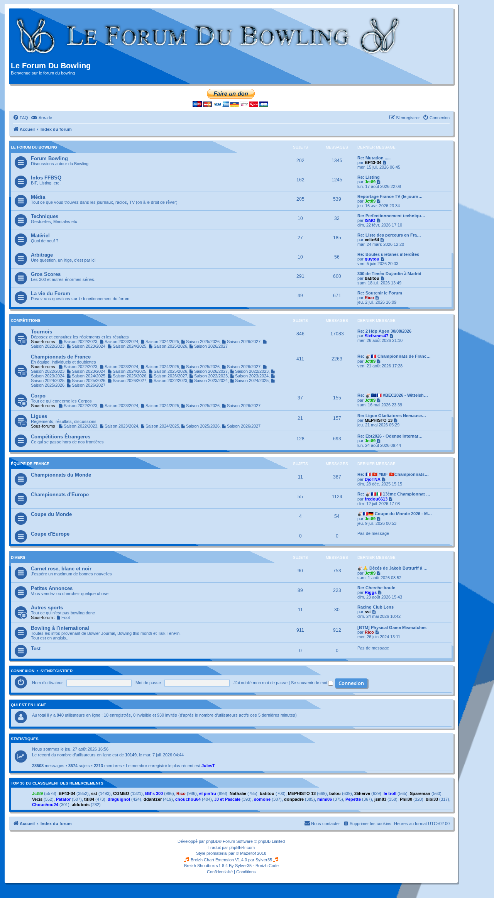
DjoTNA (373, 479)
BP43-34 (373, 162)
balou (335, 793)
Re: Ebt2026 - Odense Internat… (390, 436)
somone (262, 799)
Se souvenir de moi (309, 682)
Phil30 (406, 799)
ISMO (370, 220)
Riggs (371, 592)
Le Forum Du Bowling (34, 147)
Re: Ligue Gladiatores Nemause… (391, 415)
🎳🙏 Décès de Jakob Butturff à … (392, 568)
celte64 (372, 239)
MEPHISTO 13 (378, 420)
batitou (372, 278)
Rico (369, 297)
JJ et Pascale (227, 799)
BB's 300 (154, 793)
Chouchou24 (45, 804)
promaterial (216, 853)
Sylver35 (263, 859)
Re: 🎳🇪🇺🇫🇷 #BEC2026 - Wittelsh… (392, 395)
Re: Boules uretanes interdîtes (388, 254)
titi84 (89, 799)
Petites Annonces (52, 588)
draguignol (119, 799)
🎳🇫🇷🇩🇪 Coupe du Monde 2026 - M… (394, 513)
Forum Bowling (49, 158)
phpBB (212, 841)
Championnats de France (61, 357)
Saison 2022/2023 (80, 341)
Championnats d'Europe (60, 494)
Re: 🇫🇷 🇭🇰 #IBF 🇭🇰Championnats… (393, 474)
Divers (18, 557)
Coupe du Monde (51, 514)
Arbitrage (42, 255)
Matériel (40, 235)
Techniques (44, 216)
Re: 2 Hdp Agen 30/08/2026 (384, 331)
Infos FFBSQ (46, 178)
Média (38, 197)
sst (368, 611)
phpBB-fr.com (242, 847)
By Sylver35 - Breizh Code (254, 865)
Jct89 (370, 181)
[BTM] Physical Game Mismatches (391, 627)
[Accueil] (208, 35)
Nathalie (238, 793)
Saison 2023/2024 (121, 341)
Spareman (420, 793)
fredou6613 (376, 499)
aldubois (81, 804)
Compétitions (26, 320)
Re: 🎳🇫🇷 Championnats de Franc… (394, 356)
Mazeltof (248, 853)
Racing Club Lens (375, 607)
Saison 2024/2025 (162, 341)
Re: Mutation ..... (374, 158)
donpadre (294, 799)
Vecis (37, 799)
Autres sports (47, 608)
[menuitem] (20, 117)
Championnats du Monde (61, 475)
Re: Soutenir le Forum (379, 293)
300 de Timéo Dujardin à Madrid (389, 273)
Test (36, 648)
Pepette (353, 799)
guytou (372, 259)
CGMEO (121, 793)
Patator (63, 799)
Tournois (41, 332)
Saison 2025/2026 (203, 341)
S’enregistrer (57, 671)
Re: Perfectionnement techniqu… (391, 215)
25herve (362, 793)
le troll (390, 793)
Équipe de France (30, 464)
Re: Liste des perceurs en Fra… (389, 235)
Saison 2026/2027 (244, 341)
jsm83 (380, 799)
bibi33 (432, 799)
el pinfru (207, 793)
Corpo (38, 396)
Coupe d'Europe (50, 534)
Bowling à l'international (60, 628)
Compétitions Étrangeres (60, 437)
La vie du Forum (50, 293)
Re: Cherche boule (376, 587)
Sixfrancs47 (376, 335)
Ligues (39, 416)
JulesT (208, 765)
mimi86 (324, 799)
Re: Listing (368, 177)
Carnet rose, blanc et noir (61, 569)
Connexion (22, 671)
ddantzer (153, 799)
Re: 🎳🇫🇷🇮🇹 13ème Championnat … (393, 494)
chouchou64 (188, 799)
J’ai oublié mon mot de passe (260, 682)
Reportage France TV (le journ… (390, 196)
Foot (65, 617)
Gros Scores (46, 274)
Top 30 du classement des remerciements (57, 783)
